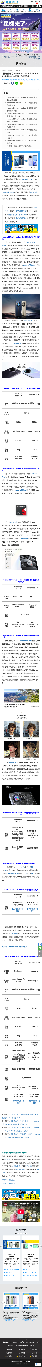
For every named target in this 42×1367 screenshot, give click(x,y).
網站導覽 (34, 1356)
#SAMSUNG (27, 1272)
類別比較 (34, 1353)
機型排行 (10, 11)
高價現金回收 (20, 1169)
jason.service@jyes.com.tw (24, 1345)
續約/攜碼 (28, 1166)
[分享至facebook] (12, 83)
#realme (5, 80)
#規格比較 (13, 80)
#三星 (34, 1272)
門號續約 (23, 214)
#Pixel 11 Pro (8, 1272)
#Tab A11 (26, 1275)
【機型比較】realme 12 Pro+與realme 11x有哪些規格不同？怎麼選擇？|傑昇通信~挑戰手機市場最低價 (12, 3)
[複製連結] (21, 83)
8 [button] (26, 1233)
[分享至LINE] (16, 83)
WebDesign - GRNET (21, 1364)
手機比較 (23, 11)
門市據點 (37, 11)
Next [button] (38, 33)
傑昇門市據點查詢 (8, 1183)
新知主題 (22, 1353)
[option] (21, 33)
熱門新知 (9, 1356)
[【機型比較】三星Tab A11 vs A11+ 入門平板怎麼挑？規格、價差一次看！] (30, 1244)
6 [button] (24, 51)
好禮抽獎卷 (12, 214)
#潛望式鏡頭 (35, 80)
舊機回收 (30, 11)
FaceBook (40, 944)
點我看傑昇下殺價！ (17, 910)
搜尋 (39, 2)
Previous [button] (4, 33)
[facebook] (40, 6)
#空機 (19, 80)
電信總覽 (9, 1353)
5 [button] (22, 51)
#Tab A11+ (34, 1275)
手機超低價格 (21, 218)
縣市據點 (34, 1350)
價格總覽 (3, 11)
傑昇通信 (7, 1159)
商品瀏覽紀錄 (40, 951)
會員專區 (32, 2)
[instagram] (33, 6)
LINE (40, 948)
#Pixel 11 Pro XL (9, 1275)
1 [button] (16, 51)
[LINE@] (37, 6)
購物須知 (22, 1356)
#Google (15, 1269)
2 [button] (17, 51)
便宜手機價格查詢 (8, 1180)
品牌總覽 (9, 1350)
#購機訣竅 (26, 80)
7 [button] (25, 51)
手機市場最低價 (20, 211)
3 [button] (19, 51)
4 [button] (21, 51)
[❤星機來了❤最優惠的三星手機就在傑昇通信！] (21, 33)
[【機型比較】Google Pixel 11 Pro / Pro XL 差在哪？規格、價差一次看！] (11, 1244)
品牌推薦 (22, 1350)
